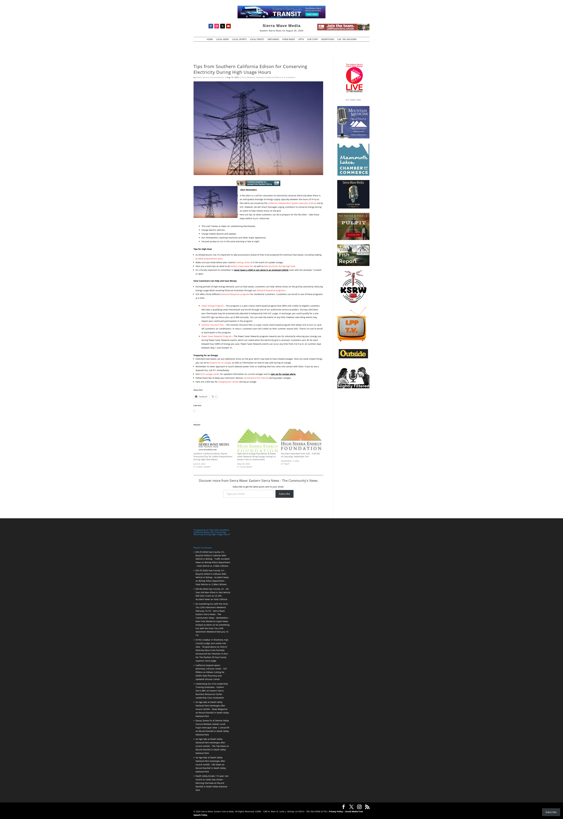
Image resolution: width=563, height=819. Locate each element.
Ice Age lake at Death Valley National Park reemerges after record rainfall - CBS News (210, 761)
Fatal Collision (220, 599)
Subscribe (284, 493)
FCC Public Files (353, 99)
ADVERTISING (327, 39)
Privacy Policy (336, 811)
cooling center (243, 262)
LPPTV (301, 39)
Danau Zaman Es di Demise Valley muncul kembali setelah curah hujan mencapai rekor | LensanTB (212, 724)
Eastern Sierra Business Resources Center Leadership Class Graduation (210, 694)
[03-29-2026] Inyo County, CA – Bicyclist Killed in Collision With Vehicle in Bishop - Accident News (212, 574)
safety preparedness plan (210, 258)
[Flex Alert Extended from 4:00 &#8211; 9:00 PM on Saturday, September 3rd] (301, 440)
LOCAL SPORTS (239, 39)
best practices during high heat (279, 266)
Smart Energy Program (212, 305)
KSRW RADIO (288, 39)
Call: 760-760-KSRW (346, 39)
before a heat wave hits (241, 266)
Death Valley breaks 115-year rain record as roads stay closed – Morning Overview (212, 779)
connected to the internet (256, 378)
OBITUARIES (273, 39)
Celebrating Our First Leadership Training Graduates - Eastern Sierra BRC (212, 687)
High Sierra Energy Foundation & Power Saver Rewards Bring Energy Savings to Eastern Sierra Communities (256, 456)
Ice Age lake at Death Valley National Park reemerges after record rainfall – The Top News (211, 742)
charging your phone (228, 381)
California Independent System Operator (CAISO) (292, 203)
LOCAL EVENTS (257, 39)
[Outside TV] (353, 358)
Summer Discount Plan (212, 324)
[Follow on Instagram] (216, 26)
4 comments (289, 77)
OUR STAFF (312, 39)
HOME (210, 39)
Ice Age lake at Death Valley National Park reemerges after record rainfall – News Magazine (211, 706)
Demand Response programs (271, 290)
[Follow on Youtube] (228, 26)
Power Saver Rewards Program (216, 336)
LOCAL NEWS (222, 39)
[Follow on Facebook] (210, 26)
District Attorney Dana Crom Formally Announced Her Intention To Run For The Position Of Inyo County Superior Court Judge (212, 653)
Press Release (248, 77)
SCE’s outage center (209, 374)
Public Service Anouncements (210, 77)
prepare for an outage (220, 362)
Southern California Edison (269, 77)
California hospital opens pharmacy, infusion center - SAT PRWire (211, 669)
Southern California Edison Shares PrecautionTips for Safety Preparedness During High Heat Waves (213, 456)
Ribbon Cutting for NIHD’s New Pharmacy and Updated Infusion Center (210, 676)
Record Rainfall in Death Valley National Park (211, 786)
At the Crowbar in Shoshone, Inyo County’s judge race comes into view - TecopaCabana (212, 643)
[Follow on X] (222, 26)
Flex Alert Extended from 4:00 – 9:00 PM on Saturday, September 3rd (300, 455)
